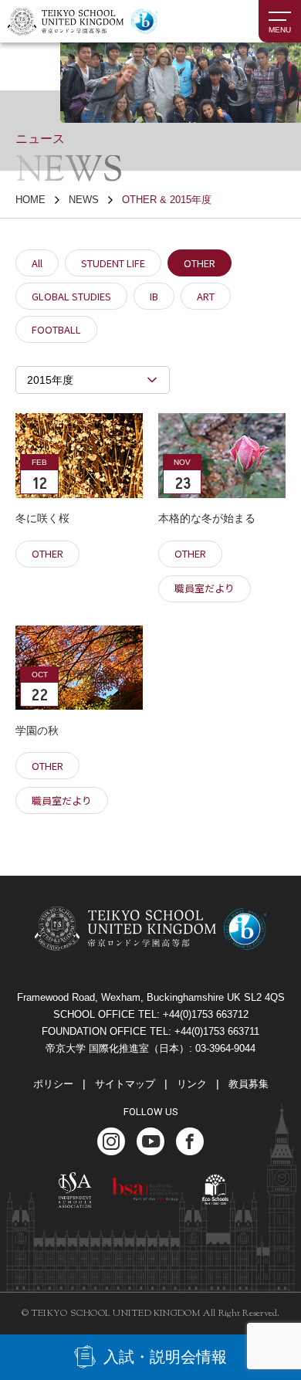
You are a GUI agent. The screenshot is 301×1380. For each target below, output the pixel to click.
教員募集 (248, 1084)
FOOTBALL (56, 329)
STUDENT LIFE (113, 263)
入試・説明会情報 (165, 1356)
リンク (192, 1084)
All (37, 263)
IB (154, 296)
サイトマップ (125, 1084)
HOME (30, 199)
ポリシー (53, 1084)
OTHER (199, 263)
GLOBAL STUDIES (71, 296)
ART (206, 296)
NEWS (84, 199)
